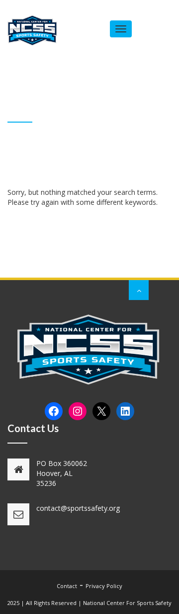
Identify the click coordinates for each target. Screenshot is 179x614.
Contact (67, 586)
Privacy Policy (104, 586)
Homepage (94, 114)
